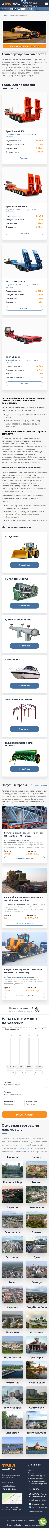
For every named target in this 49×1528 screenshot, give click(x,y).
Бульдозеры (12, 536)
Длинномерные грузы (18, 619)
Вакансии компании (35, 1478)
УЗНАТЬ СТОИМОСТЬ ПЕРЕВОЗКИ (24, 46)
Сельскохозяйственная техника (19, 744)
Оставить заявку (24, 858)
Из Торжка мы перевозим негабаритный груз (23, 904)
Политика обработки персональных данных (24, 1525)
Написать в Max (38, 1504)
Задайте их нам (9, 1485)
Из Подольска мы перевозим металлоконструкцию (16, 841)
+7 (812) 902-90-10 (29, 6)
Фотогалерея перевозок (37, 1481)
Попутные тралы (34, 1473)
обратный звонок (25, 1011)
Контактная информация (37, 1484)
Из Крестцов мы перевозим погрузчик (20, 977)
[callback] (43, 1522)
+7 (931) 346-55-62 (29, 3)
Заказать (24, 158)
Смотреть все (41, 785)
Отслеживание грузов (36, 1475)
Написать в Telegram (39, 1507)
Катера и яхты (13, 659)
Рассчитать (24, 1114)
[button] (46, 3)
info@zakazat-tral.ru (37, 1500)
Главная (5, 15)
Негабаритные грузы (17, 579)
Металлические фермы (18, 699)
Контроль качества (36, 1511)
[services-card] (24, 565)
